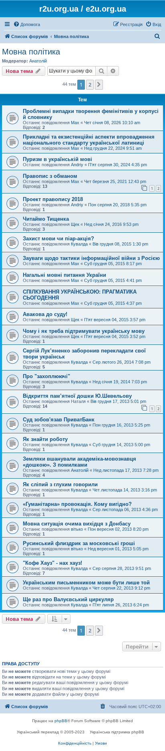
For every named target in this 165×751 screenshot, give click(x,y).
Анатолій (38, 60)
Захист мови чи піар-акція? (58, 239)
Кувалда (79, 244)
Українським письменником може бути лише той (86, 583)
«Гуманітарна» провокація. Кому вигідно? (77, 504)
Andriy (77, 164)
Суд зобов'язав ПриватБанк (59, 420)
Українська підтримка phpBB (117, 732)
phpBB (60, 721)
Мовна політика (31, 51)
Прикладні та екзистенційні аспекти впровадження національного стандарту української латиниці (89, 140)
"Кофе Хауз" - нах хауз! (52, 563)
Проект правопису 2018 (53, 199)
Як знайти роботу (45, 439)
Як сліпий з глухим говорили (60, 484)
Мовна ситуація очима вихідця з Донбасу (77, 524)
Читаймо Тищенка (46, 219)
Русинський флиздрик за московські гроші (79, 543)
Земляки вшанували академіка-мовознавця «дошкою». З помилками (79, 462)
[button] (99, 84)
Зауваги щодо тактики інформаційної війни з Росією (91, 258)
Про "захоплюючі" (46, 376)
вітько (77, 529)
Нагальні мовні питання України (64, 275)
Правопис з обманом (50, 176)
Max (75, 122)
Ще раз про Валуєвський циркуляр (68, 599)
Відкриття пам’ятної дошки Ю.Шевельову (77, 396)
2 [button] (90, 84)
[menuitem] (26, 24)
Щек (75, 224)
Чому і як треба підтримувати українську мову (84, 331)
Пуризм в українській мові (57, 159)
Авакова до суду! (45, 314)
